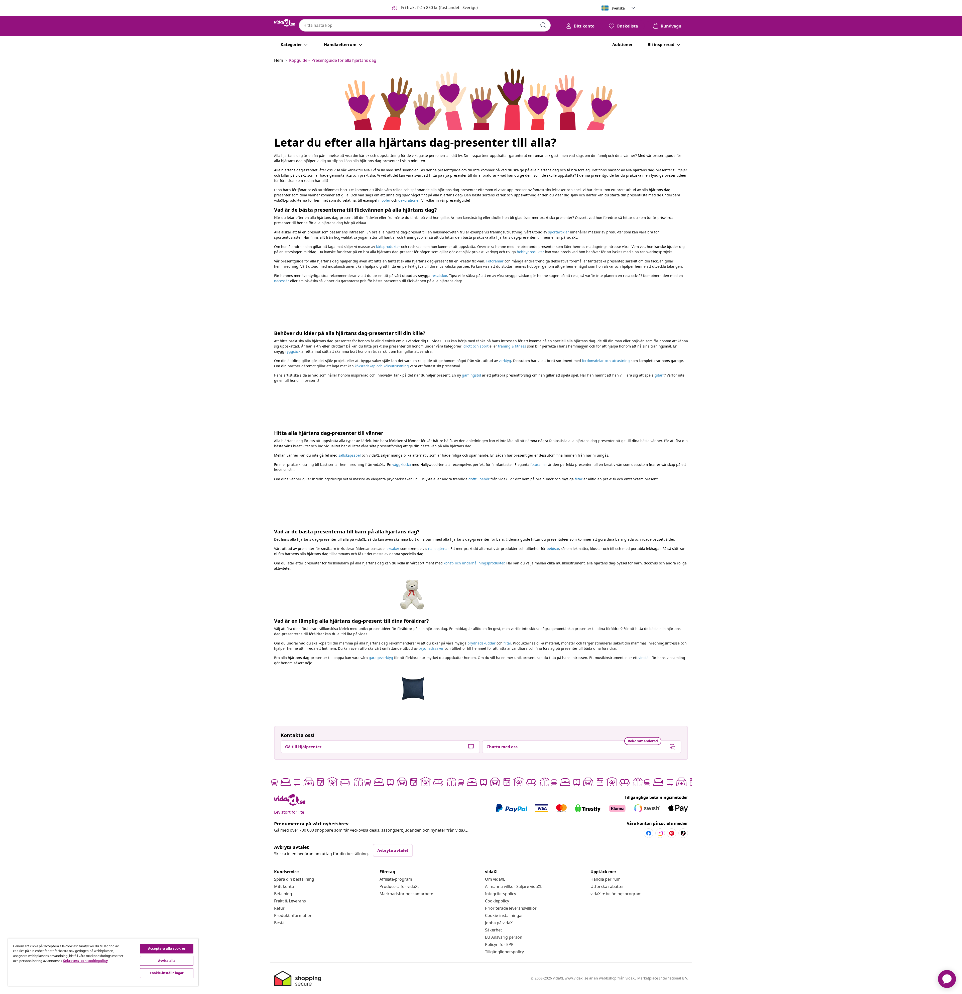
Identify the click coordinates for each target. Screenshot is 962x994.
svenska (618, 8)
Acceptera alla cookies (166, 948)
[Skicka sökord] (543, 25)
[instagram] (660, 833)
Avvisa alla (166, 960)
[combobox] (425, 25)
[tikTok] (683, 833)
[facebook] (648, 833)
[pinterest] (671, 833)
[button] (434, 8)
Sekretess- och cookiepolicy (85, 960)
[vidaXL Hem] (284, 23)
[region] (103, 962)
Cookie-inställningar (504, 915)
